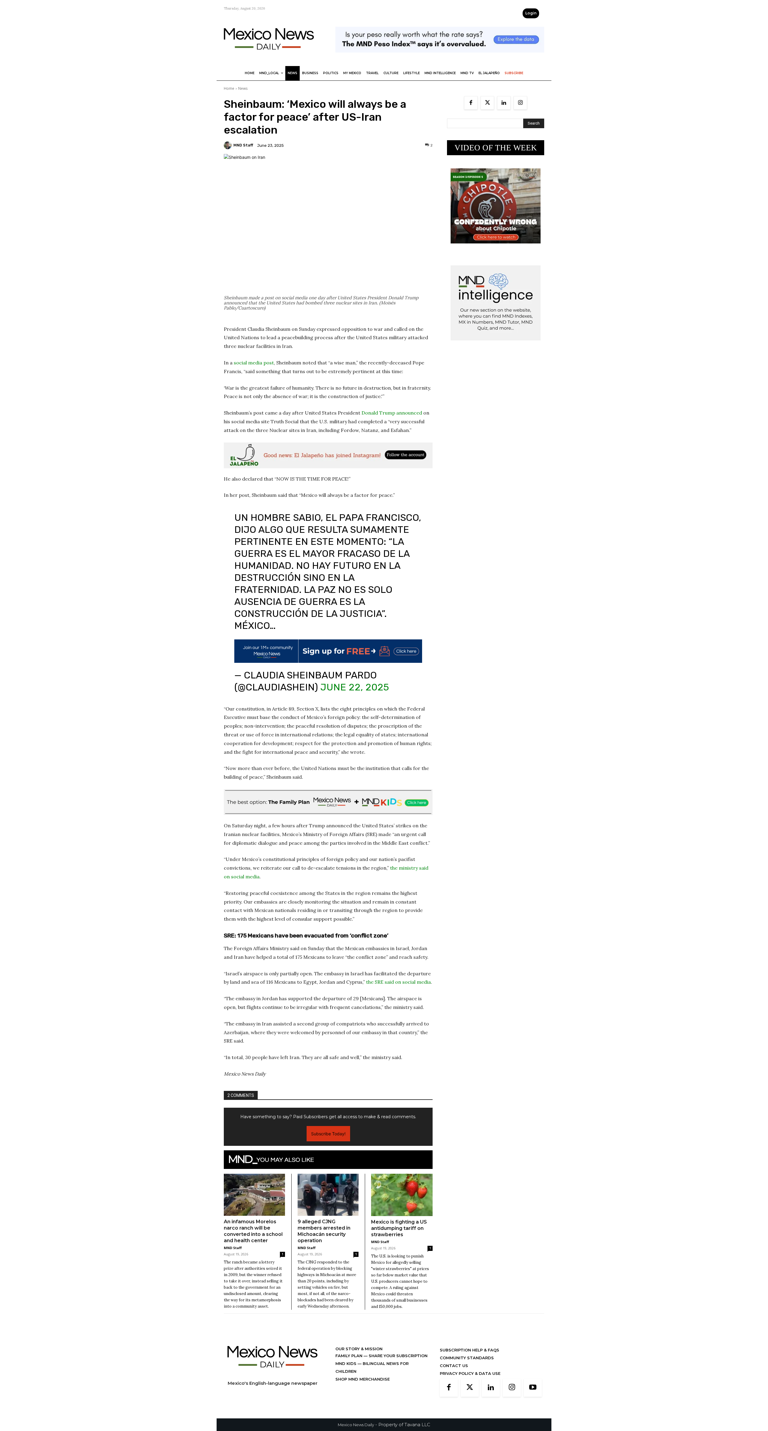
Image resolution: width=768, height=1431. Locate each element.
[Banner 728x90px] (328, 810)
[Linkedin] (504, 103)
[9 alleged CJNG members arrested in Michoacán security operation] (328, 1203)
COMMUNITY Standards (467, 1365)
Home (229, 88)
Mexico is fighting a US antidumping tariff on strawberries (399, 1236)
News (243, 88)
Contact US (454, 1373)
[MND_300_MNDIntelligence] (496, 345)
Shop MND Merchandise (362, 1386)
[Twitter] (487, 103)
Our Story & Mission (358, 1356)
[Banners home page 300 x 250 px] (496, 248)
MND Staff (243, 145)
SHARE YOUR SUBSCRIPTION (398, 1363)
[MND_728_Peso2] (439, 57)
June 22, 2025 (354, 695)
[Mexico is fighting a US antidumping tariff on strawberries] (402, 1203)
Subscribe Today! (328, 1141)
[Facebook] (471, 103)
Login (530, 13)
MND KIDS (346, 1371)
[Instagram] (520, 103)
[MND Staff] (228, 145)
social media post (254, 363)
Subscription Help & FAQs (469, 1357)
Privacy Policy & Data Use (470, 1381)
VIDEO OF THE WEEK (495, 147)
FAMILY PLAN (349, 1363)
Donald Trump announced (392, 413)
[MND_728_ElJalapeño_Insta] (328, 455)
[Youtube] (533, 1396)
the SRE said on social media (398, 990)
